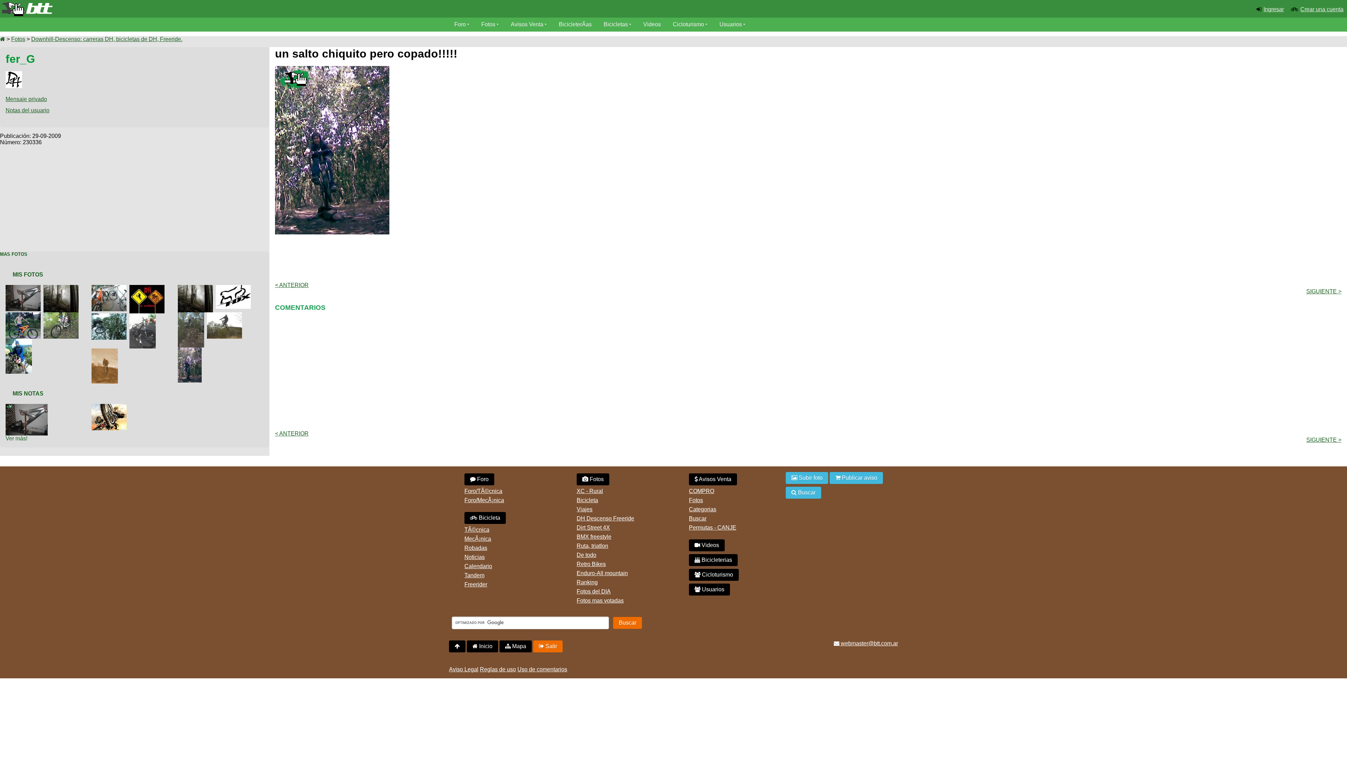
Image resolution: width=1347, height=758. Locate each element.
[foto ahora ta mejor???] (197, 288)
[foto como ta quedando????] (24, 288)
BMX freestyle (594, 537)
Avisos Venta (527, 24)
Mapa (518, 646)
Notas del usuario (27, 110)
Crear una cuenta (1321, 9)
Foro (460, 24)
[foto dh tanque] (106, 351)
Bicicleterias (716, 560)
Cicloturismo (688, 24)
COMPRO (701, 491)
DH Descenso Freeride (605, 518)
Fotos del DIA (594, 591)
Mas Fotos (13, 254)
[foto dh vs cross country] (110, 288)
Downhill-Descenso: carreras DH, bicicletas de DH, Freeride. (106, 39)
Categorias (702, 509)
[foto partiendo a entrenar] (20, 342)
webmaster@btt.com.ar (868, 643)
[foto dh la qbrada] (110, 316)
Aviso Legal (463, 669)
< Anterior (292, 285)
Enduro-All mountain (602, 573)
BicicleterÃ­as (575, 24)
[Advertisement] (134, 195)
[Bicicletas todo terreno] (224, 9)
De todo (586, 555)
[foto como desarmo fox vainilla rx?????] (235, 288)
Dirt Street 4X (593, 528)
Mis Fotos (28, 275)
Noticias (474, 557)
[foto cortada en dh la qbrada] (192, 315)
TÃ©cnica (476, 530)
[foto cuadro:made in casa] (144, 316)
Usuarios (730, 24)
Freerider (475, 584)
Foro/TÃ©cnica (483, 491)
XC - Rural (590, 491)
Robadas (475, 548)
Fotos (488, 24)
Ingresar (1274, 9)
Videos (652, 24)
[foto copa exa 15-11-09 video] (226, 315)
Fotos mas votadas (600, 601)
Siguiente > (1323, 291)
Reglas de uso (498, 669)
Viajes (584, 509)
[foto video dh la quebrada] (148, 288)
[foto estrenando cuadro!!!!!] (62, 315)
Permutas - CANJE (712, 528)
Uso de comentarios (542, 669)
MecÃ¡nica (477, 539)
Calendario (478, 566)
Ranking (587, 582)
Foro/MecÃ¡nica (484, 500)
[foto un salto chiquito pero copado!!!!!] (191, 350)
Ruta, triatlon (592, 546)
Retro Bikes (591, 564)
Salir (550, 646)
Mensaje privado (26, 99)
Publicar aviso (858, 478)
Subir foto (810, 478)
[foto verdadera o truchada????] (62, 288)
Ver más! (16, 438)
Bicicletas (616, 24)
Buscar (697, 518)
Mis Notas (28, 394)
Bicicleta (488, 518)
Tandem (474, 575)
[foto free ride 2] (110, 407)
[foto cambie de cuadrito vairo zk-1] (24, 315)
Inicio (485, 646)
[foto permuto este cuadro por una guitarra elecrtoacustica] (28, 407)
